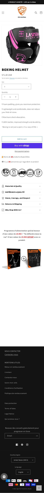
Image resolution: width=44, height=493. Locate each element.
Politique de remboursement (16, 393)
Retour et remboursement (15, 367)
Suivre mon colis (11, 383)
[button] (3, 12)
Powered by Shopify (27, 488)
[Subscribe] (36, 436)
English (20, 472)
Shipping (12, 78)
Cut (3, 82)
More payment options (22, 151)
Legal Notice (9, 414)
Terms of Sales (10, 408)
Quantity (5, 92)
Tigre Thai (18, 488)
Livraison (8, 372)
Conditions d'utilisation (14, 388)
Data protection (11, 403)
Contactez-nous (11, 354)
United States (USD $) (21, 460)
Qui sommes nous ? (12, 419)
